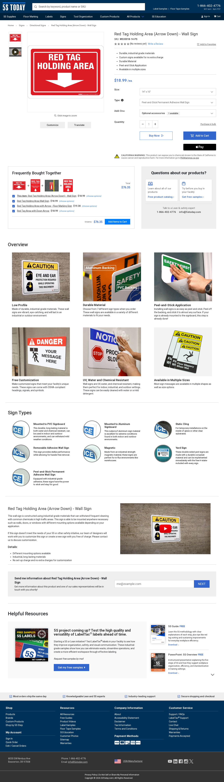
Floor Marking (30, 16)
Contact (173, 721)
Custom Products (109, 16)
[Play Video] (15, 52)
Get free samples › (193, 196)
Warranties (65, 743)
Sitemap (64, 739)
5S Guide (173, 626)
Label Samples (160, 9)
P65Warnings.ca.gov (189, 158)
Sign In (207, 16)
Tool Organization (83, 16)
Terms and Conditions (125, 728)
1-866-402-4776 (209, 6)
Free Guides (66, 718)
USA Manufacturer (133, 761)
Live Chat (173, 725)
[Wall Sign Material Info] (122, 100)
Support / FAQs (177, 714)
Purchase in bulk (208, 124)
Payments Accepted (179, 736)
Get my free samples (70, 667)
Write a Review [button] (155, 44)
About (117, 714)
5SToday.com (107, 778)
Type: (117, 100)
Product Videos (68, 721)
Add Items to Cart (117, 221)
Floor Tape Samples (179, 9)
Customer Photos (69, 736)
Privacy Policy (91, 775)
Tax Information (122, 725)
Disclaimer (119, 721)
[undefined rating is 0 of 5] (122, 43)
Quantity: (119, 121)
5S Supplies (9, 16)
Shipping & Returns (179, 728)
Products (10, 714)
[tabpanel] (179, 636)
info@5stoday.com (190, 212)
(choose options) (93, 196)
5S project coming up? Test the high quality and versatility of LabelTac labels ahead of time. (92, 632)
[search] (88, 7)
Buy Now (154, 135)
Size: (117, 89)
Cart (219, 16)
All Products (133, 16)
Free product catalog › (161, 196)
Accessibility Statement (126, 718)
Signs (63, 16)
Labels (49, 16)
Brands (9, 718)
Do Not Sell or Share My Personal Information (119, 775)
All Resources (67, 714)
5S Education (159, 16)
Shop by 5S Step (14, 725)
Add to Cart (202, 135)
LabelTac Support (178, 717)
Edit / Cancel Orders (16, 746)
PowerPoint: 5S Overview (182, 654)
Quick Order (12, 742)
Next (212, 674)
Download (172, 645)
